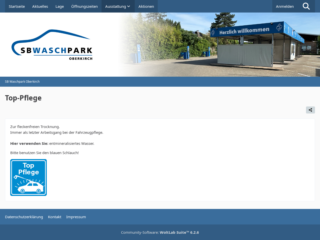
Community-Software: (160, 232)
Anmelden (285, 6)
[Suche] (306, 6)
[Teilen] (310, 109)
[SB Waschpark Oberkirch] (160, 45)
